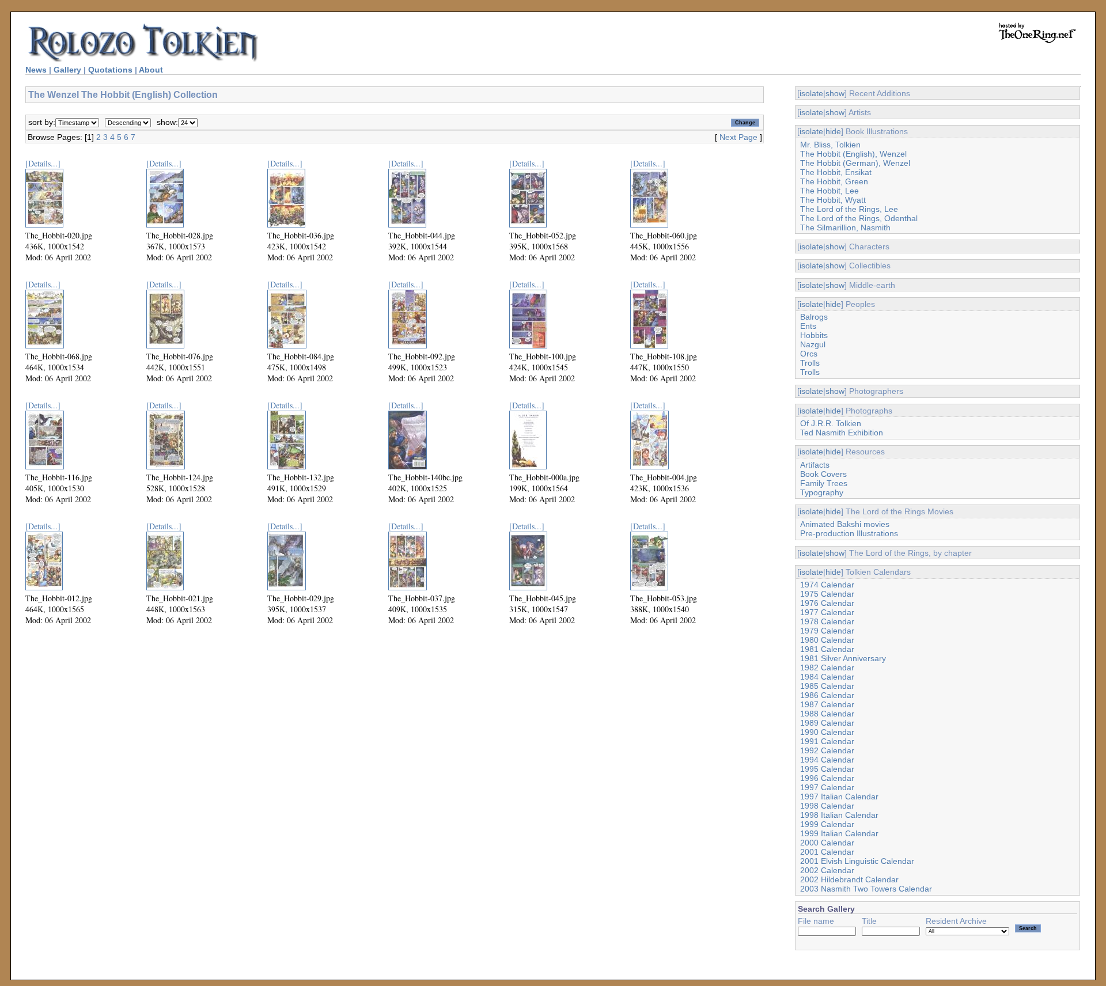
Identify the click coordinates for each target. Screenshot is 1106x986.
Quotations (110, 69)
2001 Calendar (827, 851)
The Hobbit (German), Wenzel (855, 163)
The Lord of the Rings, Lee (849, 209)
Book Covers (823, 474)
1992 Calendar (827, 750)
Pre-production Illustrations (849, 533)
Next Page (738, 137)
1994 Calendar (827, 759)
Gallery (67, 69)
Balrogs (814, 316)
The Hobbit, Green (834, 181)
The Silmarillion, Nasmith (845, 227)
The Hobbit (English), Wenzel (853, 153)
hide (833, 131)
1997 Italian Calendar (839, 796)
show (834, 93)
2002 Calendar (827, 870)
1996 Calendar (827, 778)
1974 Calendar (827, 584)
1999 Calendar (827, 824)
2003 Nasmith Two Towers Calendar (866, 888)
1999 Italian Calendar (839, 833)
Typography (821, 492)
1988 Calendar (827, 713)
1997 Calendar (827, 787)
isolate (811, 93)
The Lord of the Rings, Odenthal (859, 218)
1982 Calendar (827, 667)
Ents (808, 326)
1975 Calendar (827, 593)
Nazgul (812, 344)
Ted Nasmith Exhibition (841, 432)
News (36, 69)
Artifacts (815, 464)
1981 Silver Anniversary (843, 658)
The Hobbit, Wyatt (833, 199)
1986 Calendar (827, 695)
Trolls (810, 362)
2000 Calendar (827, 842)
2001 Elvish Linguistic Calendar (857, 861)
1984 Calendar (827, 676)
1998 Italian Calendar (839, 815)
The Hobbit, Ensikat (836, 172)
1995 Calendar (827, 768)
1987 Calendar (827, 704)
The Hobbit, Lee (829, 190)
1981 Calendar (827, 649)
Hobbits (814, 335)
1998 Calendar (827, 805)
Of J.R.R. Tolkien (830, 423)
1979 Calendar (827, 630)
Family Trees (823, 483)
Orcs (808, 353)
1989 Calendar (827, 722)
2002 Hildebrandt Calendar (849, 879)
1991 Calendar (827, 741)
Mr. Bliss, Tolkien (830, 144)
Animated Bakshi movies (844, 524)
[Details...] (42, 163)
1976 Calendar (827, 603)
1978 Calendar (827, 621)
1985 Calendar (827, 686)
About (151, 69)
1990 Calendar (827, 732)
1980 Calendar (827, 639)
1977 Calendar (827, 612)
